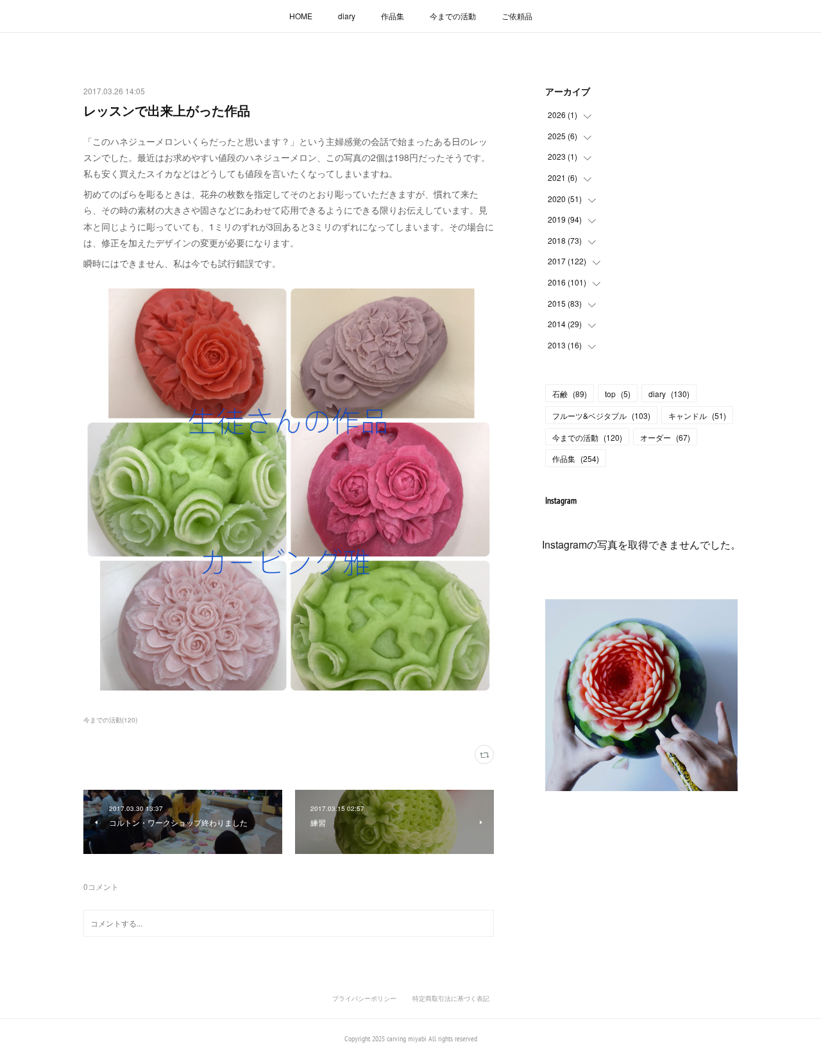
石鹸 (569, 393)
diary (346, 15)
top (618, 393)
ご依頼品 (517, 15)
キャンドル (697, 415)
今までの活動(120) (110, 719)
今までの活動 (453, 15)
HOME (300, 15)
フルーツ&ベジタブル (601, 415)
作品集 (392, 15)
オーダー (665, 437)
